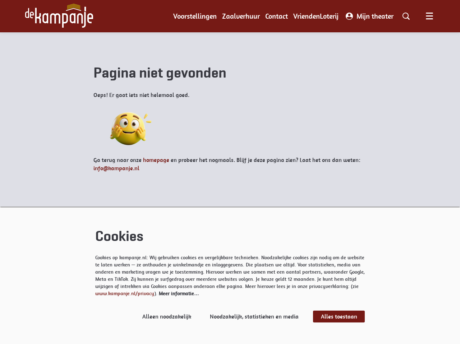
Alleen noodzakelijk (166, 316)
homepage (156, 160)
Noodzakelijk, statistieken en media (254, 316)
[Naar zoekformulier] (406, 16)
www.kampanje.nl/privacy (124, 293)
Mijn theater (375, 16)
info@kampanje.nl (116, 168)
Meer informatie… (179, 293)
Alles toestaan (339, 316)
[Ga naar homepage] (59, 16)
